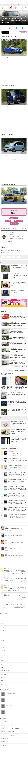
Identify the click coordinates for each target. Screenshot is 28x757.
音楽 (2, 684)
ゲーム (2, 627)
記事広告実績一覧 (5, 745)
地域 (2, 667)
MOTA (6, 57)
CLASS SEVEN (9, 705)
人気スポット (4, 650)
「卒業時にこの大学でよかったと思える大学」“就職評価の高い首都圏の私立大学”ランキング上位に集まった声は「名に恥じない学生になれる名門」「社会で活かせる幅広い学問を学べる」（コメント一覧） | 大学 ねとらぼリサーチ (15, 582)
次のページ (14, 223)
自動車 (2, 16)
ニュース (3, 633)
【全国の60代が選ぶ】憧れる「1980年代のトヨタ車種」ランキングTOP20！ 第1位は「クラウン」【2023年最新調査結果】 (17, 516)
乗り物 (2, 647)
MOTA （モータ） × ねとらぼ (9, 250)
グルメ (2, 623)
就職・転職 (3, 674)
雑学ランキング (6, 252)
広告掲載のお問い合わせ (6, 741)
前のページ (14, 218)
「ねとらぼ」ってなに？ (6, 721)
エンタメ (3, 620)
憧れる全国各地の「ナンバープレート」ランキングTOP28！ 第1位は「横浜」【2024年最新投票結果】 (17, 453)
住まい (2, 654)
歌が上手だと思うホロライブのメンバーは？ (15, 535)
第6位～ (14, 213)
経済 (2, 680)
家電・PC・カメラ (5, 670)
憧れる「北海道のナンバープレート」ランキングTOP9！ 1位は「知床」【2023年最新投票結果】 (17, 460)
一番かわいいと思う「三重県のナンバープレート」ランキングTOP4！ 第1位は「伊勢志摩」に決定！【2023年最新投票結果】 (17, 467)
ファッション (4, 637)
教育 (2, 677)
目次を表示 (22, 32)
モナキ (7, 711)
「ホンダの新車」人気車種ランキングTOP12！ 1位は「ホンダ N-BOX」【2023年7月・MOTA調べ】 (13, 20)
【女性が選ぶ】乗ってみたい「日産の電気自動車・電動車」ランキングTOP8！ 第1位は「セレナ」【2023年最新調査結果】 (17, 509)
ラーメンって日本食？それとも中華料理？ (14, 542)
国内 (2, 660)
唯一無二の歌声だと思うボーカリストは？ (14, 548)
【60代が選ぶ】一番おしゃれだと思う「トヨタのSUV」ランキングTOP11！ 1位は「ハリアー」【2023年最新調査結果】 (17, 502)
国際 (2, 664)
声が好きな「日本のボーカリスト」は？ (14, 528)
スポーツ (3, 630)
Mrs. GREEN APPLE (10, 693)
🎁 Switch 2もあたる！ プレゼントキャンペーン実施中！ (10, 4)
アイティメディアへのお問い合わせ (8, 735)
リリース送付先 (4, 738)
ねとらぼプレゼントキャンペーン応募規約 (10, 728)
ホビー (2, 640)
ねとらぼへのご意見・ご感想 (7, 725)
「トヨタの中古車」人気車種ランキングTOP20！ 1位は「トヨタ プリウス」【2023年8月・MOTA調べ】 (17, 481)
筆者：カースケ (10, 232)
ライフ (2, 643)
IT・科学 (3, 617)
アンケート (3, 523)
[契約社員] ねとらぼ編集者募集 (7, 731)
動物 (2, 657)
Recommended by (17, 366)
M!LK (7, 699)
